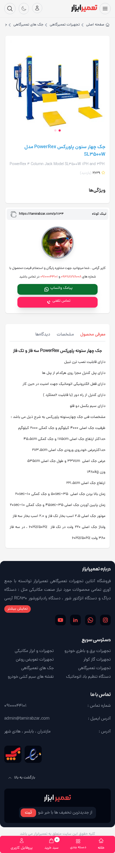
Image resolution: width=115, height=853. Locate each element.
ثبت (28, 813)
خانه (101, 848)
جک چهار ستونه (88, 351)
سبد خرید (51, 844)
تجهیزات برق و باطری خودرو (87, 651)
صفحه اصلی (95, 25)
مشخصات (65, 334)
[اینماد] (33, 754)
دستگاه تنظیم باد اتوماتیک (88, 677)
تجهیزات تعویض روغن (35, 660)
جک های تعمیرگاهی (28, 25)
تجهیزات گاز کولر (97, 660)
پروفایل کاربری (22, 848)
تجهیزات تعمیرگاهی (65, 25)
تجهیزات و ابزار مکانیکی (34, 651)
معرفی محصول (92, 334)
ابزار (57, 798)
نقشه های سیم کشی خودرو (31, 677)
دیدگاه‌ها (42, 334)
